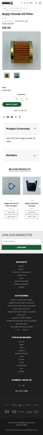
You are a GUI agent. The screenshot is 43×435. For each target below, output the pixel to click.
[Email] (8, 117)
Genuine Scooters (21, 354)
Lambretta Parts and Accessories (21, 303)
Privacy (21, 269)
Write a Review (8, 23)
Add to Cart (11, 216)
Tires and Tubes (21, 324)
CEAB (21, 357)
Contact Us (21, 275)
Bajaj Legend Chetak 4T (21, 309)
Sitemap (21, 287)
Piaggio (21, 360)
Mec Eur (21, 342)
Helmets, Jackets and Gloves (21, 300)
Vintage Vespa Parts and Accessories (21, 306)
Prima (21, 345)
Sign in (17, 284)
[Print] (12, 117)
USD (30, 3)
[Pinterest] (19, 117)
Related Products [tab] (20, 169)
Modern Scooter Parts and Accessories (21, 321)
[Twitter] (16, 117)
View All (21, 372)
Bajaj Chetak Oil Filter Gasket (11, 204)
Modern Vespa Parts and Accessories (21, 312)
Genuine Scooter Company (21, 318)
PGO (21, 369)
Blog (21, 278)
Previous (2, 186)
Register (25, 284)
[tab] (21, 128)
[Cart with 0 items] (36, 3)
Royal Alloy (21, 315)
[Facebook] (4, 117)
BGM (21, 348)
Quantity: (21, 94)
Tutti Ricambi (21, 366)
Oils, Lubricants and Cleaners (22, 327)
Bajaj (21, 363)
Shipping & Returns (21, 281)
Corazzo (21, 351)
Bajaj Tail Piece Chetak (32, 204)
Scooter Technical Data (21, 272)
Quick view (11, 212)
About (21, 266)
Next (40, 186)
